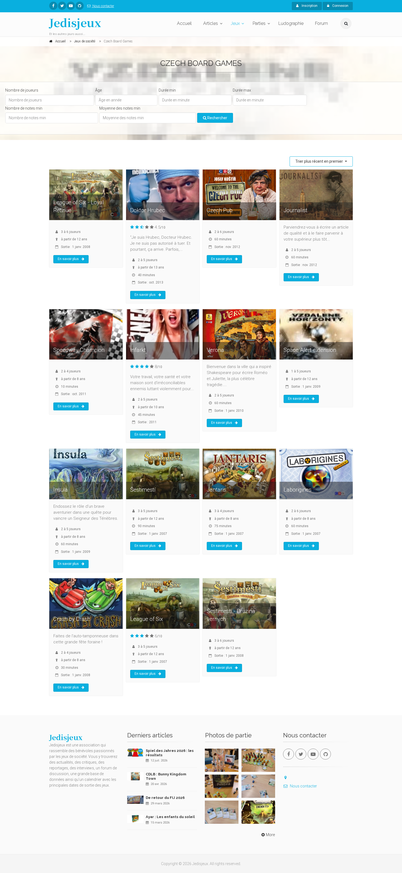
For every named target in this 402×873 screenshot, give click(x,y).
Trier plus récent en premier (319, 161)
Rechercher (216, 118)
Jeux (235, 23)
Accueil (184, 23)
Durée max (242, 90)
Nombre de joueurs (21, 90)
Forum (321, 23)
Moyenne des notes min (119, 108)
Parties (259, 23)
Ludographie (291, 23)
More (270, 835)
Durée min (167, 90)
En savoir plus (68, 259)
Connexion (339, 6)
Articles (210, 23)
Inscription (309, 6)
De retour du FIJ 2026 (165, 798)
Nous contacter (103, 6)
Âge (98, 90)
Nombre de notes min (23, 108)
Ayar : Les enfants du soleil (170, 817)
